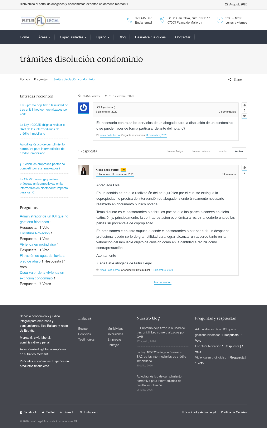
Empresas (114, 339)
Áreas (43, 36)
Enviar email (143, 22)
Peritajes (113, 344)
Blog (122, 36)
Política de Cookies (234, 412)
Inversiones (115, 334)
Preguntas (41, 79)
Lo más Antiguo (175, 151)
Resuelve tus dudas (150, 36)
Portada (25, 79)
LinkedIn (69, 412)
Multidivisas (115, 328)
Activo (239, 151)
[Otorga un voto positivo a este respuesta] (244, 167)
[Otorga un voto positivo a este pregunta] (244, 105)
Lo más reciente (201, 151)
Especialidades (71, 36)
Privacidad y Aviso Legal (199, 412)
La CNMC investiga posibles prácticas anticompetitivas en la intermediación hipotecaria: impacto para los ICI (44, 185)
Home (24, 36)
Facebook (30, 412)
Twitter (50, 412)
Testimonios (86, 339)
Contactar (182, 36)
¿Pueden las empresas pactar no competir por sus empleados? (42, 166)
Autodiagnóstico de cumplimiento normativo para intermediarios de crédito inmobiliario (42, 148)
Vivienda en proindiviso (38, 244)
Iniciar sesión (162, 282)
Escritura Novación (35, 232)
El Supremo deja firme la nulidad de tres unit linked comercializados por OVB (44, 109)
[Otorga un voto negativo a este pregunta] (244, 116)
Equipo (101, 36)
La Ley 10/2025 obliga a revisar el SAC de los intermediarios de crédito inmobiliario (42, 128)
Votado (223, 151)
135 (123, 169)
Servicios (84, 334)
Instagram (91, 412)
